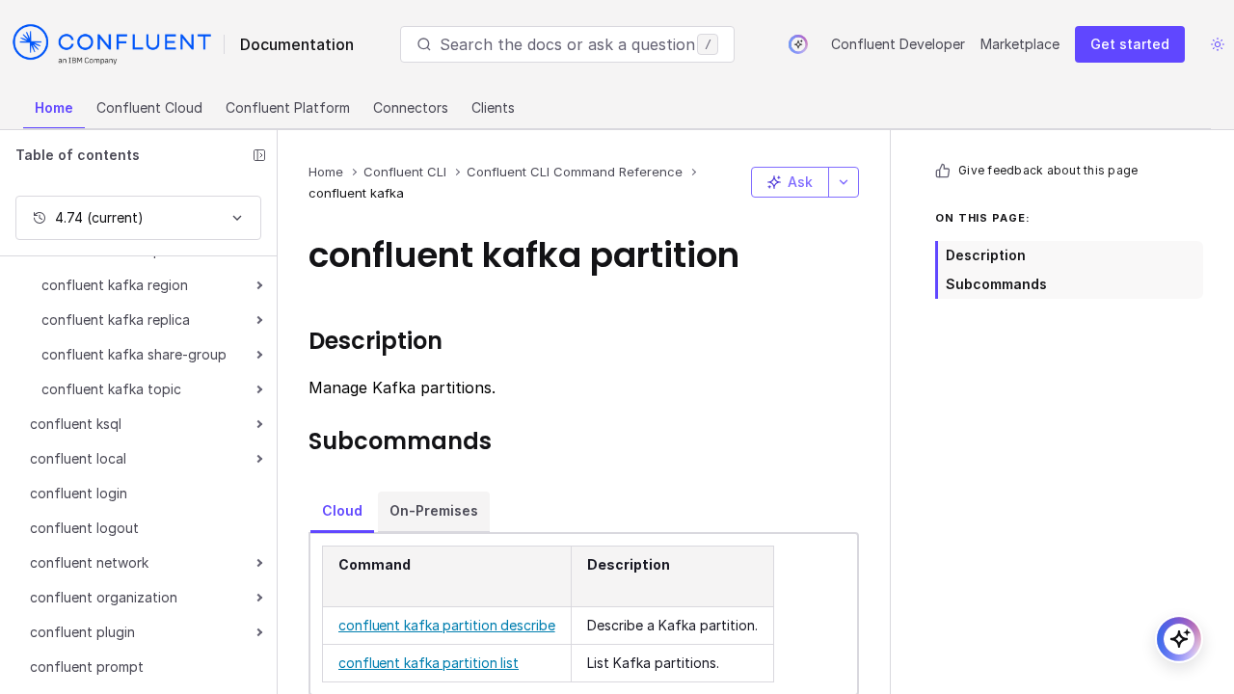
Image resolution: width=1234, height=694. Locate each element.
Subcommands (996, 284)
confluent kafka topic (111, 389)
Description (986, 255)
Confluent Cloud (149, 107)
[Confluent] (111, 44)
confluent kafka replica (115, 319)
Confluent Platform (288, 107)
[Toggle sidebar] (259, 155)
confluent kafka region (114, 285)
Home (54, 107)
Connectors (410, 107)
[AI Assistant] (798, 44)
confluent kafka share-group (134, 354)
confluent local (78, 458)
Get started (1129, 44)
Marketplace (1020, 44)
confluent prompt (87, 666)
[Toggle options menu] (843, 182)
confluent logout (84, 528)
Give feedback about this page (1048, 170)
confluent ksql (75, 423)
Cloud (342, 510)
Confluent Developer (898, 44)
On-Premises (433, 510)
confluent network (89, 562)
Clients (493, 107)
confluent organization (103, 597)
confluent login (78, 493)
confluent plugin (82, 632)
